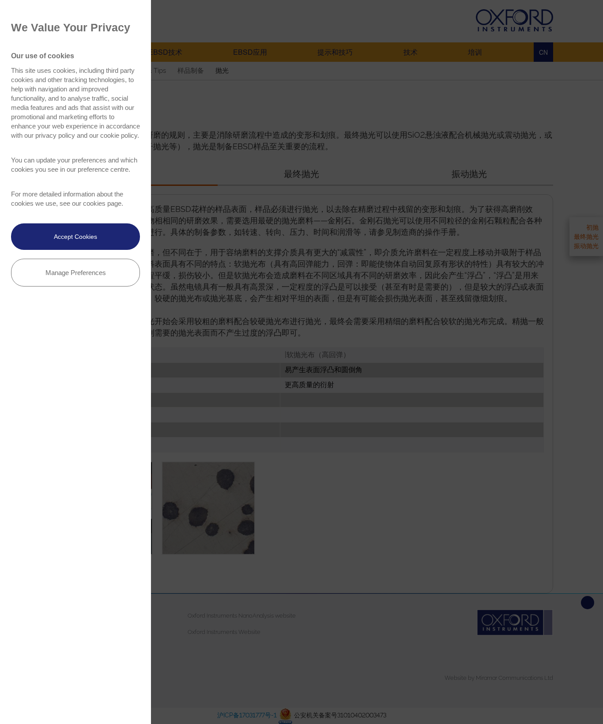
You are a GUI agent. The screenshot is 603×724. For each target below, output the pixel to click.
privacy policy (55, 135)
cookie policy (118, 135)
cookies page (102, 203)
